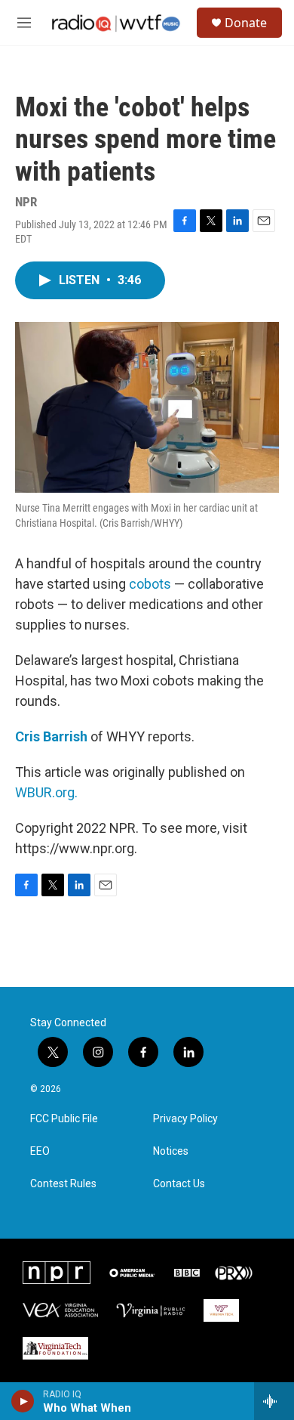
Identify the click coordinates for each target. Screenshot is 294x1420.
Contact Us (179, 1184)
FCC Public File (64, 1119)
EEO (40, 1151)
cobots (150, 584)
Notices (170, 1151)
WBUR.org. (46, 792)
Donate (246, 22)
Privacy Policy (185, 1119)
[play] (23, 1401)
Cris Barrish (51, 736)
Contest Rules (63, 1184)
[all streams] (274, 1401)
